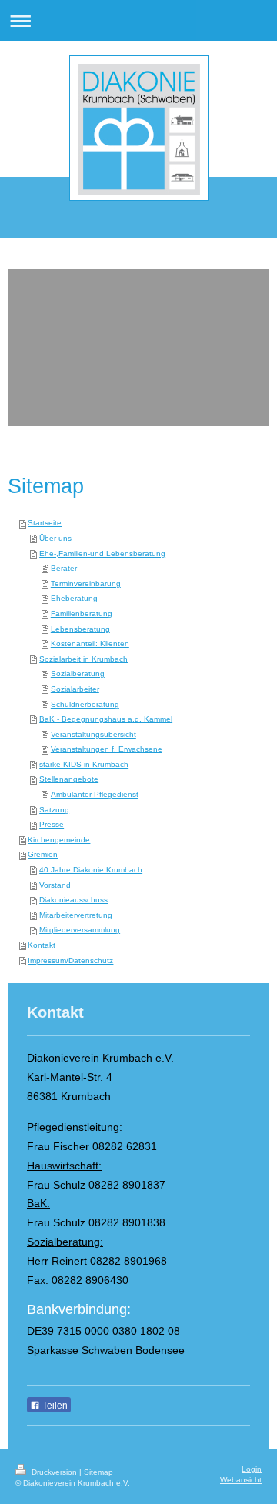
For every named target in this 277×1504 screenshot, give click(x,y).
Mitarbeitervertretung (75, 915)
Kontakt (41, 945)
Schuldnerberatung (85, 704)
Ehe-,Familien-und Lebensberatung (102, 553)
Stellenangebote (68, 779)
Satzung (54, 809)
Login (252, 1469)
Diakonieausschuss (73, 899)
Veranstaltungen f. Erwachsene (106, 749)
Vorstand (55, 885)
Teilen (54, 1405)
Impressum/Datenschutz (70, 960)
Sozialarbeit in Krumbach (83, 659)
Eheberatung (74, 598)
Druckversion (54, 1472)
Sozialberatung (78, 673)
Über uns (55, 538)
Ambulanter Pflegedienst (94, 794)
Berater (64, 568)
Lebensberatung (80, 629)
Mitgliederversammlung (79, 929)
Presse (51, 824)
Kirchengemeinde (59, 839)
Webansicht (241, 1480)
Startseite (45, 523)
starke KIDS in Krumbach (83, 764)
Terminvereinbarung (86, 583)
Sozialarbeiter (75, 689)
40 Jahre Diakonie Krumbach (90, 869)
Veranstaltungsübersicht (93, 734)
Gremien (43, 854)
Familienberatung (81, 613)
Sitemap (98, 1472)
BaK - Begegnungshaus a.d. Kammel (105, 719)
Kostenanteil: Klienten (90, 643)
